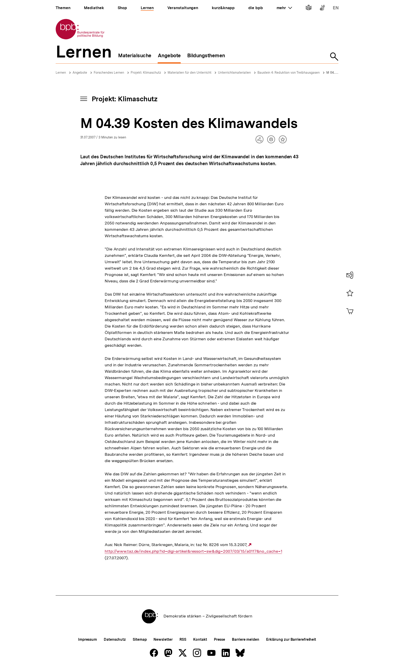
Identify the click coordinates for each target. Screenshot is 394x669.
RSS (183, 639)
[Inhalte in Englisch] (335, 8)
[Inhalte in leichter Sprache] (308, 8)
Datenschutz (115, 639)
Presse (219, 639)
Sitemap (140, 639)
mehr (284, 7)
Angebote (80, 72)
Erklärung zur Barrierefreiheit (291, 639)
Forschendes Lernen (109, 72)
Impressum (87, 639)
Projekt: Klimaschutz (146, 72)
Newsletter (162, 639)
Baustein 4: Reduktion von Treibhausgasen (288, 72)
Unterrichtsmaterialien (234, 72)
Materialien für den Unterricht (189, 72)
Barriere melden (245, 639)
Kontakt (200, 639)
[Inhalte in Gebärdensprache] (322, 8)
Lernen (61, 72)
